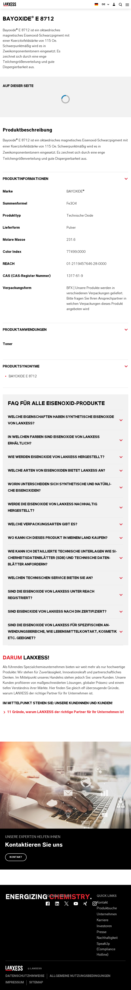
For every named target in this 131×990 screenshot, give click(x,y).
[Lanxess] (16, 969)
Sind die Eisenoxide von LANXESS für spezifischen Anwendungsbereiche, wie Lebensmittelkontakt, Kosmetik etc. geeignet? (62, 632)
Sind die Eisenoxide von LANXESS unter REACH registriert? (51, 595)
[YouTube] (76, 903)
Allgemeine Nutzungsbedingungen (80, 976)
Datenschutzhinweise (24, 976)
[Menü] (127, 4)
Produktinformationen (25, 179)
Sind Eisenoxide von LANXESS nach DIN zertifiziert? (57, 611)
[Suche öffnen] (120, 4)
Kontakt (16, 857)
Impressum (14, 982)
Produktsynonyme (21, 366)
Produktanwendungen (25, 329)
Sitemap (36, 982)
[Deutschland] (96, 4)
